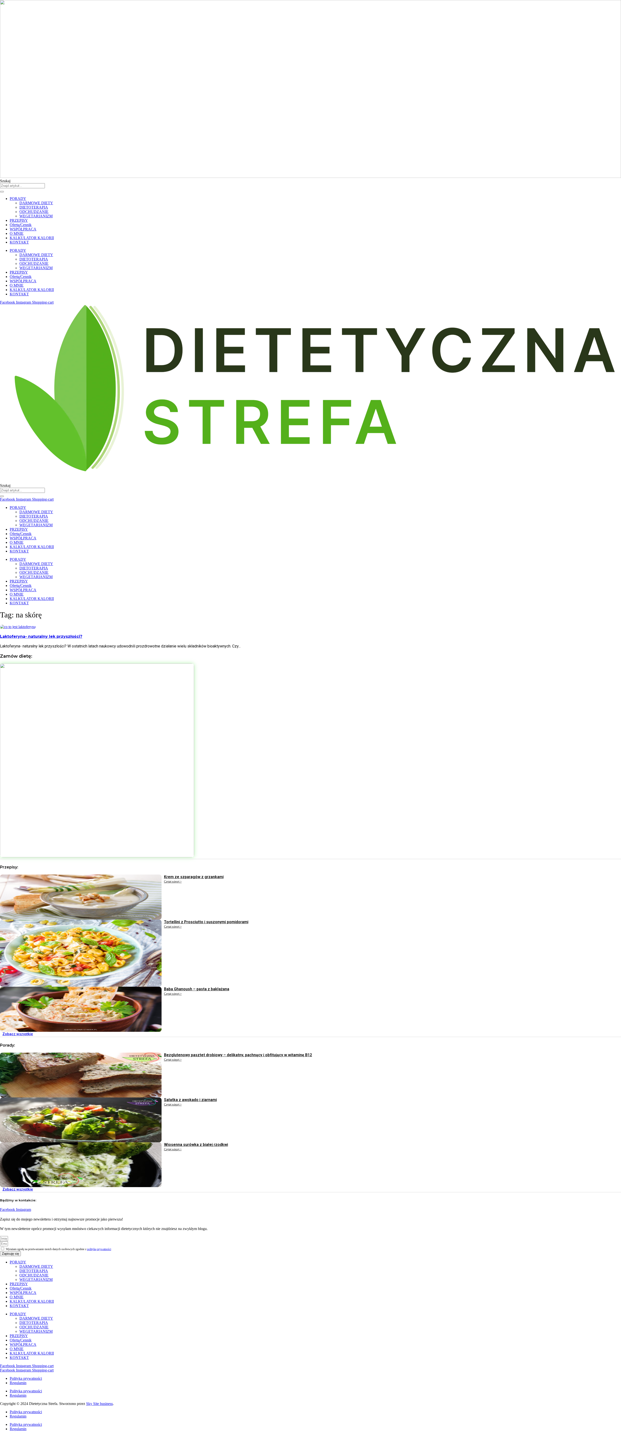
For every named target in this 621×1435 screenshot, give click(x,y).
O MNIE (17, 233)
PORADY (18, 199)
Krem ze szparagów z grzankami (194, 877)
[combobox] (22, 185)
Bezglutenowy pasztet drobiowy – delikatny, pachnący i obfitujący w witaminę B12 (238, 1055)
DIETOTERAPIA (33, 207)
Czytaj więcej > (173, 881)
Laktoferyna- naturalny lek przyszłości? (41, 636)
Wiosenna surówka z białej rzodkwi (196, 1144)
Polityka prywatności (26, 1378)
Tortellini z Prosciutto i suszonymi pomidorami (206, 922)
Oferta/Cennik (21, 225)
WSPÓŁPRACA (23, 229)
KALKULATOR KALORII (32, 238)
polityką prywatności (99, 1249)
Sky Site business (99, 1404)
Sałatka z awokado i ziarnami (190, 1099)
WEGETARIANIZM (36, 216)
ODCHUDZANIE (34, 212)
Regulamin (18, 1383)
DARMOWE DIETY (36, 203)
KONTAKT (19, 242)
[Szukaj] (2, 191)
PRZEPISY (19, 220)
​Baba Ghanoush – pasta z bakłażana (196, 989)
